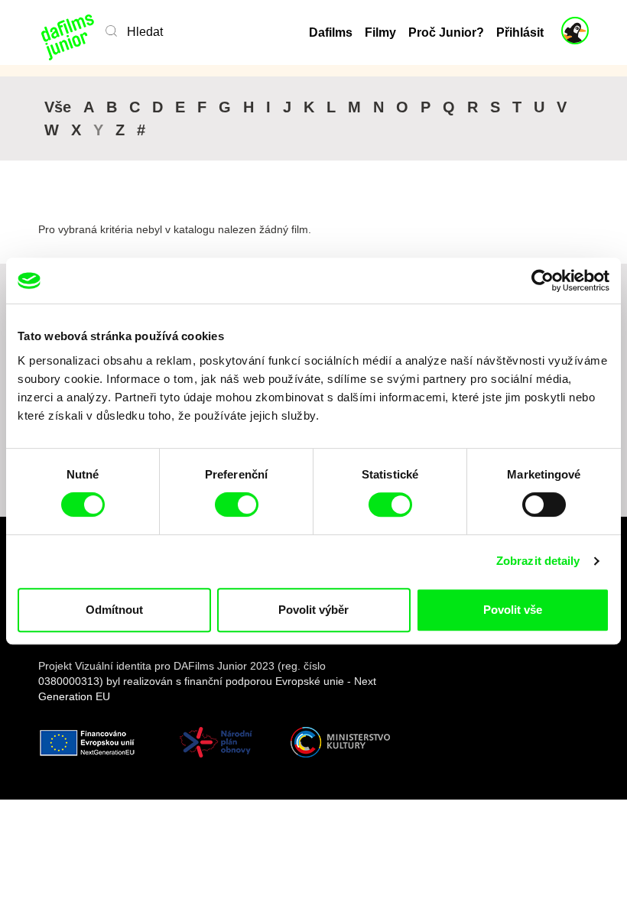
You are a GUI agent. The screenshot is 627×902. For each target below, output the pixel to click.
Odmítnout (114, 609)
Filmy (380, 32)
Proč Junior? (446, 32)
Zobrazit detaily (538, 560)
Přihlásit (520, 32)
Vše (57, 107)
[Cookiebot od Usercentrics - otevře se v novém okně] (542, 280)
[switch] (236, 504)
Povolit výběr (313, 609)
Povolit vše (512, 609)
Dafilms (330, 32)
